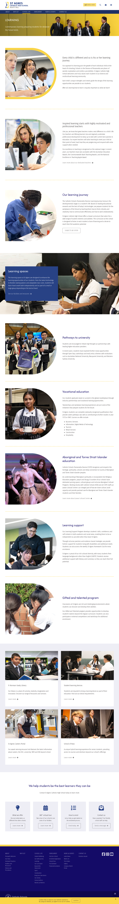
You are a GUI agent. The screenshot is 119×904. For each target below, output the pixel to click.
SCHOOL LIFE (26, 12)
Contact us (101, 815)
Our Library (37, 878)
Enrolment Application (55, 859)
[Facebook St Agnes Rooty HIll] (104, 854)
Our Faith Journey (39, 859)
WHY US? (16, 12)
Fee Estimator (53, 863)
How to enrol (73, 815)
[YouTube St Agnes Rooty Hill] (112, 854)
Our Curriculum (38, 863)
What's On (66, 859)
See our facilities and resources (18, 294)
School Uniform (39, 880)
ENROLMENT (38, 12)
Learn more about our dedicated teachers (76, 163)
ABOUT (8, 12)
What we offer (17, 815)
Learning (37, 861)
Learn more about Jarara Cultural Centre (76, 498)
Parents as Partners (40, 882)
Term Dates (67, 861)
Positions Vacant (83, 856)
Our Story (7, 859)
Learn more (12, 699)
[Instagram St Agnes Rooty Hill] (108, 854)
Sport (36, 870)
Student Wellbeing (39, 856)
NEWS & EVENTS (50, 12)
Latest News (67, 856)
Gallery (66, 863)
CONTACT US (63, 12)
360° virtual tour (45, 815)
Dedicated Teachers (10, 861)
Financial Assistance (54, 866)
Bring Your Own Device (40, 875)
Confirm (76, 901)
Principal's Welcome (10, 856)
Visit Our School (53, 856)
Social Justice (38, 873)
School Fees (52, 861)
